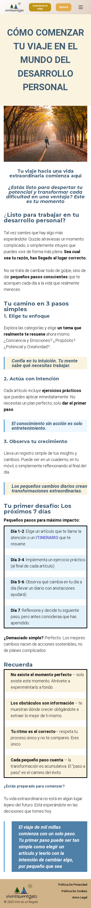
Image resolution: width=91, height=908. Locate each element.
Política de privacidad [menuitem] (72, 884)
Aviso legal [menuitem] (79, 897)
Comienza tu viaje (40, 7)
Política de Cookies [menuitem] (74, 891)
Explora (63, 7)
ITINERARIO (47, 537)
